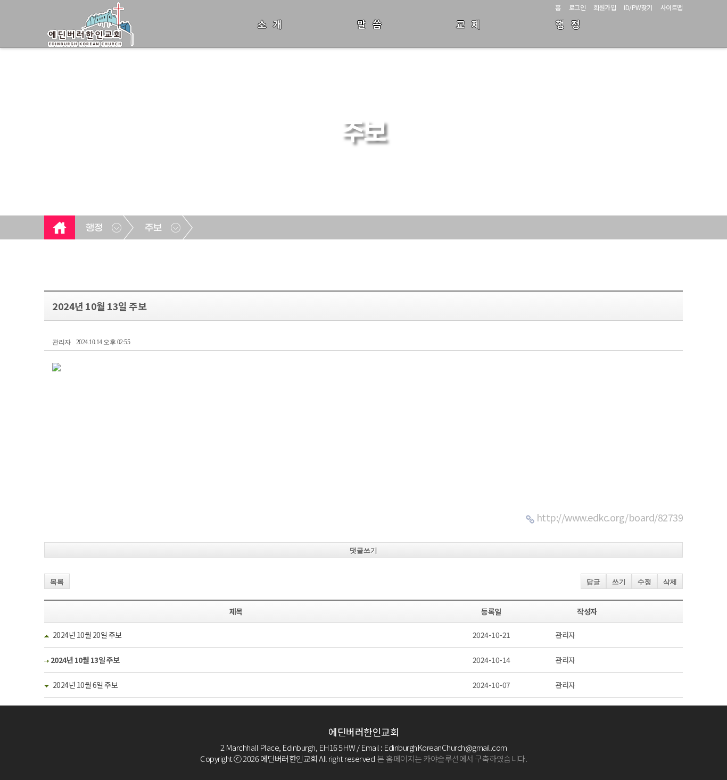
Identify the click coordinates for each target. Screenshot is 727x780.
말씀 (372, 24)
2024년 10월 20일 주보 (87, 634)
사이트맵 (671, 7)
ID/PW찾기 (638, 7)
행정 (571, 24)
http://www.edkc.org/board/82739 (609, 517)
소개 (273, 24)
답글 (593, 582)
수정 (644, 582)
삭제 (670, 582)
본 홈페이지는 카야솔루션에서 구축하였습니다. (452, 758)
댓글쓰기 (363, 550)
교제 (471, 24)
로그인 (577, 7)
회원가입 (604, 7)
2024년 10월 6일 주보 (85, 684)
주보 (153, 228)
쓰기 (619, 582)
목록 (57, 582)
